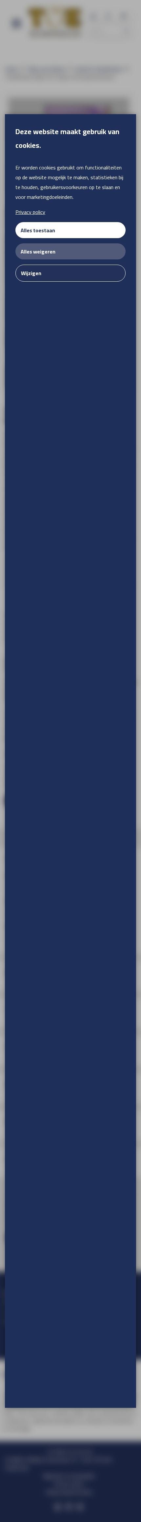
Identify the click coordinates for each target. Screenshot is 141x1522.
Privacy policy (30, 212)
